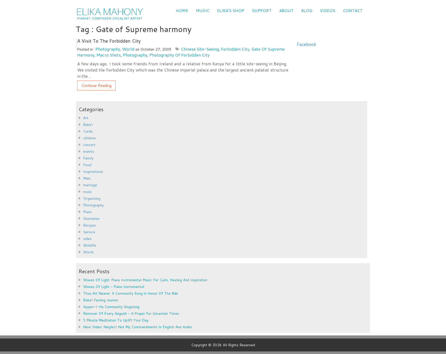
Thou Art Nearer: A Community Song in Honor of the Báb (130, 293)
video (87, 238)
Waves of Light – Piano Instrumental (113, 286)
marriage (90, 185)
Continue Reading (96, 85)
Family (88, 158)
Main (87, 178)
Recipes (89, 225)
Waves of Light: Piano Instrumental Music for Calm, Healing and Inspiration (145, 280)
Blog (306, 10)
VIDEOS (327, 10)
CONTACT (352, 10)
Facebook (306, 44)
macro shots (109, 55)
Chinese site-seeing (200, 49)
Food (87, 164)
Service (89, 232)
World (128, 49)
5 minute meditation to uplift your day (115, 320)
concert (89, 144)
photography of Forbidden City (179, 55)
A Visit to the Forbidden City (109, 40)
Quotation (91, 218)
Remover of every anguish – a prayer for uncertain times (131, 313)
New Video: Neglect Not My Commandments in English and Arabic (138, 326)
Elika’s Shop (230, 10)
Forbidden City (235, 49)
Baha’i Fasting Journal (100, 300)
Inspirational (93, 171)
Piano (87, 211)
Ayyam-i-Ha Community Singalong (111, 306)
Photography (107, 49)
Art (85, 117)
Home (182, 10)
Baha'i (88, 124)
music (87, 191)
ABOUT (286, 10)
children (89, 138)
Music (202, 10)
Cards (88, 131)
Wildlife (89, 245)
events (88, 151)
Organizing (91, 198)
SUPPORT (262, 10)
